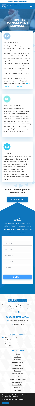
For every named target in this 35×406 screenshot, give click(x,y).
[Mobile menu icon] (31, 6)
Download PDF (17, 199)
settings (21, 400)
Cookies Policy (17, 385)
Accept (5, 403)
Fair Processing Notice (17, 379)
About (17, 354)
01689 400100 (18, 325)
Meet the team (17, 368)
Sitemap (17, 390)
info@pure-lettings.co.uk (18, 1)
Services (17, 360)
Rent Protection (18, 362)
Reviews (17, 371)
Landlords (17, 357)
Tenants (17, 365)
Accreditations (17, 374)
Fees (17, 376)
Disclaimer (17, 388)
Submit (17, 276)
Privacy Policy (17, 382)
